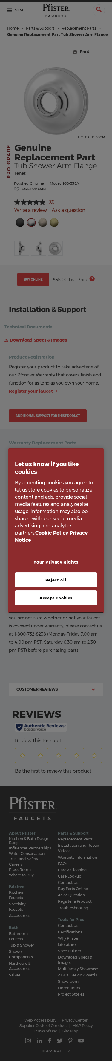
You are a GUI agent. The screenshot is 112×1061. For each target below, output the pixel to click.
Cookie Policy (51, 533)
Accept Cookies (56, 597)
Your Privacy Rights (55, 562)
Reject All (56, 580)
